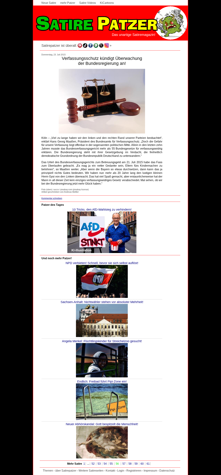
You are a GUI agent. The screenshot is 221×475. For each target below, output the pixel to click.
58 (130, 463)
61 (148, 463)
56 (117, 463)
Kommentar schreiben (51, 198)
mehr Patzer (67, 2)
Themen (48, 470)
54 (105, 463)
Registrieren (133, 470)
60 (142, 463)
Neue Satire (48, 2)
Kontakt (110, 470)
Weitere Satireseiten (91, 470)
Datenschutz (167, 470)
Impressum (150, 470)
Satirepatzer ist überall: (59, 45)
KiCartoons (107, 2)
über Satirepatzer (65, 470)
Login (120, 470)
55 (111, 463)
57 (124, 463)
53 (99, 463)
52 (93, 463)
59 (136, 463)
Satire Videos (87, 2)
